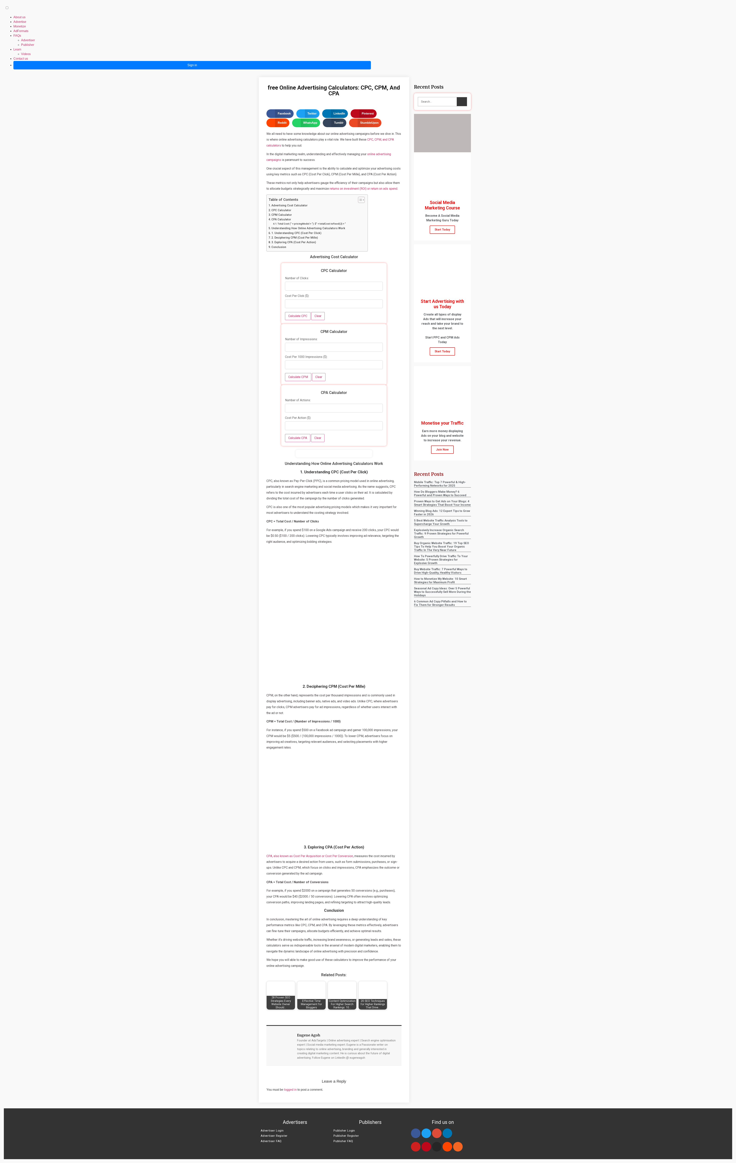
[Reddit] (447, 1146)
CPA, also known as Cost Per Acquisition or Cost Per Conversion (309, 856)
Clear (318, 316)
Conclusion (278, 247)
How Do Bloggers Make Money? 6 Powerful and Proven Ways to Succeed (440, 493)
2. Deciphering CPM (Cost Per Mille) (294, 237)
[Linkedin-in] (447, 1133)
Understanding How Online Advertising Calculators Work (308, 228)
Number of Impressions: (301, 339)
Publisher (27, 44)
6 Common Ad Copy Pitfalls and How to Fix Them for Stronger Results (440, 603)
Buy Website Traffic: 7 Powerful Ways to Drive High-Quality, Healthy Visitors (440, 570)
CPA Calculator (281, 219)
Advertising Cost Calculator (289, 205)
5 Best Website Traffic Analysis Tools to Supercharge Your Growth (440, 522)
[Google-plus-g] (437, 1133)
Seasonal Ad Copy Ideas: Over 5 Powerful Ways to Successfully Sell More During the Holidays (442, 592)
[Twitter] (426, 1133)
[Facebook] (416, 1133)
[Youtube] (416, 1146)
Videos (26, 54)
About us (19, 17)
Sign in (192, 65)
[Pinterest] (426, 1146)
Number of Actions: (298, 400)
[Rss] (458, 1146)
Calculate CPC (297, 316)
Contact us (20, 58)
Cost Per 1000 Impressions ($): (306, 356)
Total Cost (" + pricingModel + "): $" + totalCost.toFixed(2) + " (312, 223)
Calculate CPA (297, 438)
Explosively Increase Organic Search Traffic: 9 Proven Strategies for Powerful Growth (441, 533)
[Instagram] (437, 1146)
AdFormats (20, 31)
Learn (17, 49)
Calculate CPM (298, 377)
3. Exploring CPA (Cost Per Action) (293, 242)
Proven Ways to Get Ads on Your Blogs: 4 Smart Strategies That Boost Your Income (442, 503)
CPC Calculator (281, 210)
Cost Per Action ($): (298, 417)
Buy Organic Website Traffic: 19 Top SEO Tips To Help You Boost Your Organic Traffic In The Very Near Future (441, 546)
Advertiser (28, 40)
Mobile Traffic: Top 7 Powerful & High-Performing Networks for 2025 (440, 483)
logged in (290, 1089)
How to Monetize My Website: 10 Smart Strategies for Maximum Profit (440, 580)
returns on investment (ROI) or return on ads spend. (364, 188)
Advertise (19, 21)
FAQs (17, 35)
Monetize (19, 26)
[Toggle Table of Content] (359, 200)
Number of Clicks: (297, 278)
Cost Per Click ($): (297, 295)
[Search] (462, 101)
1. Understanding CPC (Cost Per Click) (296, 233)
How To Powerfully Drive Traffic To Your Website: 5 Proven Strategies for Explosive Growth (441, 559)
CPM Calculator (281, 215)
